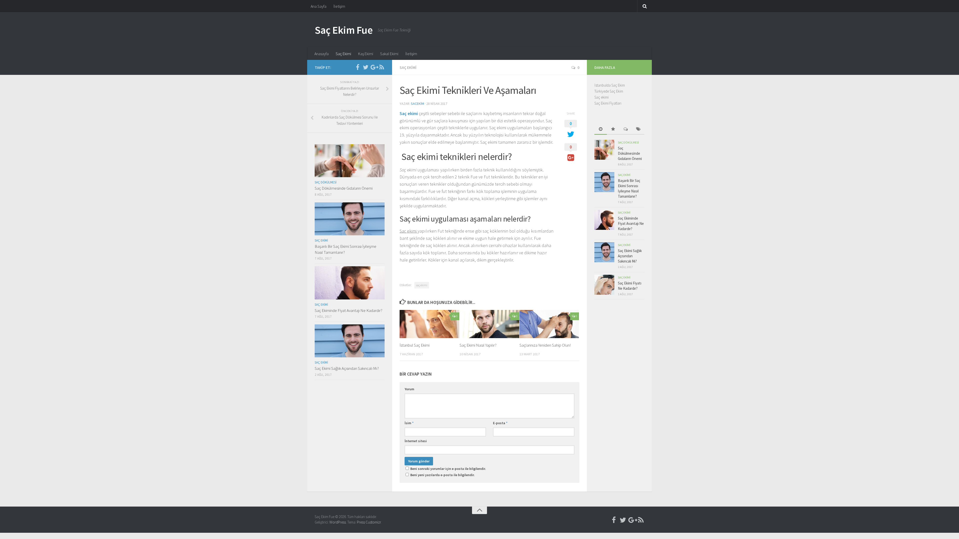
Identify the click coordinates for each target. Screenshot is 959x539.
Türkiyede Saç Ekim (608, 91)
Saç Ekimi (343, 53)
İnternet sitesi (416, 441)
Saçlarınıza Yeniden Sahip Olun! (545, 345)
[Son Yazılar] (600, 129)
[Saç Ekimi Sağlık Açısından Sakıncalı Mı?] (350, 340)
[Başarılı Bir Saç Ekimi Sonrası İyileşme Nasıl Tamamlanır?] (350, 218)
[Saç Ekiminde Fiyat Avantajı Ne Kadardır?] (350, 282)
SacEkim (417, 103)
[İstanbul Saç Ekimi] (429, 324)
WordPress (337, 522)
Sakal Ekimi (389, 53)
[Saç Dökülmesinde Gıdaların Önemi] (350, 160)
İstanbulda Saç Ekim (609, 85)
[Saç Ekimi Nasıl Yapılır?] (489, 324)
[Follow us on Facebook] (358, 67)
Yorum (409, 389)
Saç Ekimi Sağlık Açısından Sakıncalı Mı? (347, 368)
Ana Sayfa (318, 6)
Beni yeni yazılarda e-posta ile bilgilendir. (442, 475)
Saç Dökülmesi (325, 182)
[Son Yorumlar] (625, 129)
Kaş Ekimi (365, 53)
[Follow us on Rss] (382, 67)
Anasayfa (321, 53)
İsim (409, 423)
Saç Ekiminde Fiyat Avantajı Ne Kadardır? (348, 310)
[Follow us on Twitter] (366, 67)
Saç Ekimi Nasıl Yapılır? (478, 345)
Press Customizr (369, 522)
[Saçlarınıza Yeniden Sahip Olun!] (549, 324)
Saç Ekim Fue (344, 29)
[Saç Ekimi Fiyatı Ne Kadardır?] (604, 285)
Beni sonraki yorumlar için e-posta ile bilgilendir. (448, 468)
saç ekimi (421, 285)
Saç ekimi (409, 113)
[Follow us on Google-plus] (374, 67)
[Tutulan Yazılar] (613, 129)
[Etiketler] (638, 129)
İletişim (339, 6)
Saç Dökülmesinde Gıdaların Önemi (344, 188)
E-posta (500, 423)
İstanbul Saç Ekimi (415, 345)
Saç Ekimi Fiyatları (607, 103)
